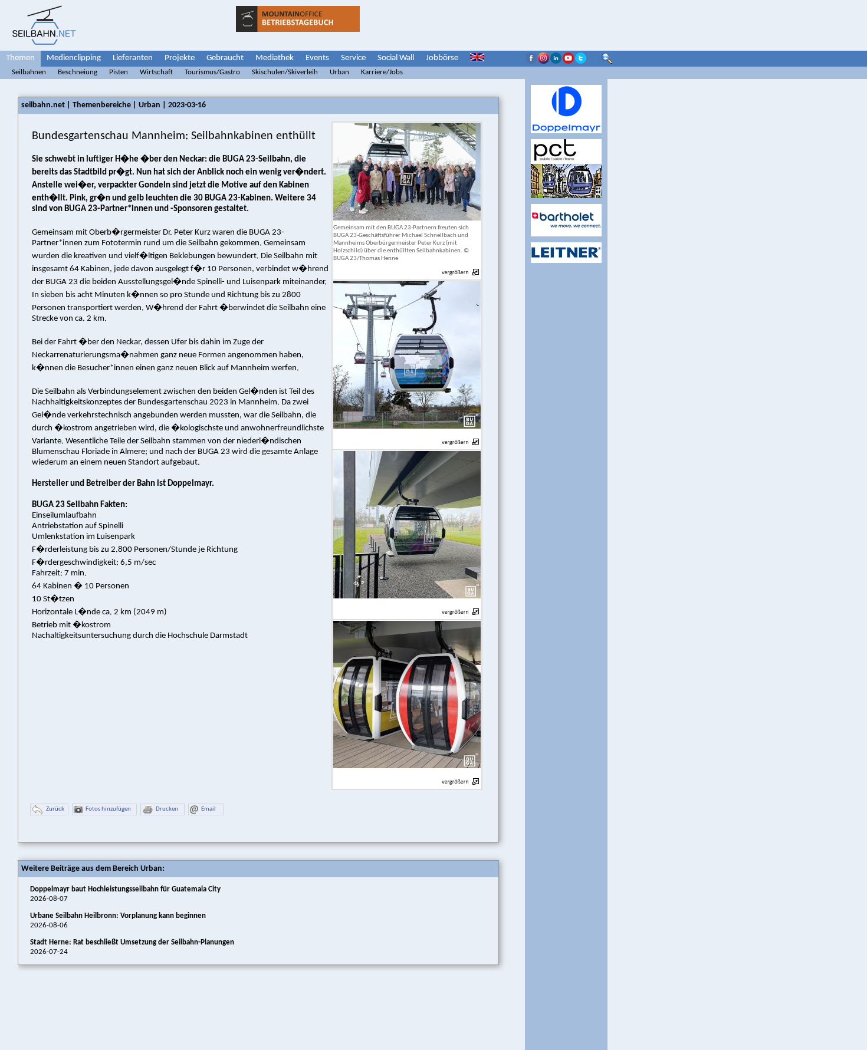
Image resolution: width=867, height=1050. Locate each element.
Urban (339, 72)
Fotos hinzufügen (108, 809)
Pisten (118, 72)
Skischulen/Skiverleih (285, 72)
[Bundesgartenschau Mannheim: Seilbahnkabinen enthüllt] (407, 435)
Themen (20, 58)
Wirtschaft (156, 72)
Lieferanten (133, 58)
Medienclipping (74, 58)
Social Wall (395, 58)
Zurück (55, 809)
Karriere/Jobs (382, 72)
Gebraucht (225, 58)
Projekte (180, 58)
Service (353, 58)
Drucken (167, 809)
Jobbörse (442, 58)
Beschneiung (77, 72)
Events (317, 58)
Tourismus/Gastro (212, 72)
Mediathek (274, 58)
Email (208, 809)
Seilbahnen (29, 72)
